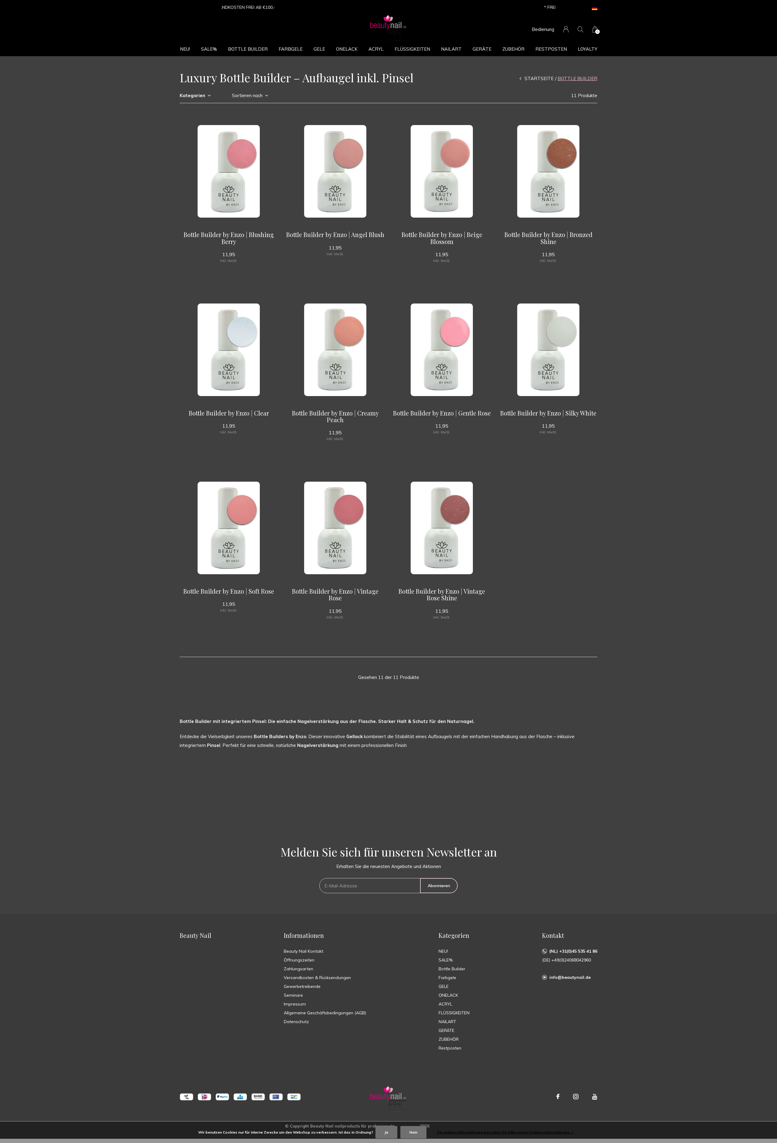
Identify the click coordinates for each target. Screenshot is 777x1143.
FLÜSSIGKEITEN (412, 49)
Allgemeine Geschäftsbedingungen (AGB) (325, 1013)
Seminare (293, 995)
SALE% (209, 49)
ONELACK (347, 49)
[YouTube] (594, 1096)
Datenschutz (296, 1021)
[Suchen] (580, 29)
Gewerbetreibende (302, 986)
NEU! (185, 49)
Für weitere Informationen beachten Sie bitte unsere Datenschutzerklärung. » (505, 1132)
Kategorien (192, 95)
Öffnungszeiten (299, 960)
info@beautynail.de (570, 977)
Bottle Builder (248, 49)
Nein (413, 1132)
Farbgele (291, 49)
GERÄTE (482, 49)
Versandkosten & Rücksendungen (317, 977)
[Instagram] (576, 1096)
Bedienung (543, 29)
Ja (386, 1132)
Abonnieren (439, 885)
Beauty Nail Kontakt (303, 951)
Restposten (551, 49)
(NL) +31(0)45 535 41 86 (573, 951)
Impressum (295, 1004)
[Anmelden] (565, 29)
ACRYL (376, 49)
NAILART (451, 49)
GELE (319, 49)
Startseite (539, 78)
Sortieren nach (247, 95)
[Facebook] (557, 1096)
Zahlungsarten (298, 969)
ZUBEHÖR (513, 49)
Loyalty (587, 49)
